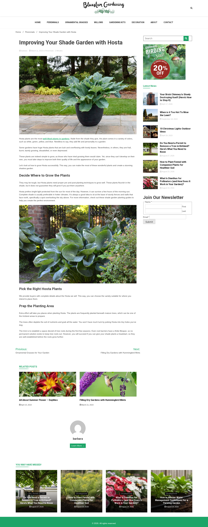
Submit (149, 221)
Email (146, 217)
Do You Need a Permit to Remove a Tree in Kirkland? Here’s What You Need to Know (174, 147)
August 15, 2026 (172, 507)
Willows (98, 22)
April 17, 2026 (166, 104)
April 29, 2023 (166, 136)
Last (184, 211)
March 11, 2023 (37, 51)
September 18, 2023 (169, 119)
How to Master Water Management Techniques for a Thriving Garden (171, 500)
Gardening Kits (117, 22)
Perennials (53, 22)
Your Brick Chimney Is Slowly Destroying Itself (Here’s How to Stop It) (175, 97)
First (184, 206)
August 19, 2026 (167, 188)
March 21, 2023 (87, 405)
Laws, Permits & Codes (36, 494)
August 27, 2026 (167, 156)
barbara (24, 51)
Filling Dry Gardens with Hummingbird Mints (103, 400)
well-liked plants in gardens (56, 139)
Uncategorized (81, 494)
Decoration (138, 22)
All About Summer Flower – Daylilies (38, 400)
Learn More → (77, 446)
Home (38, 22)
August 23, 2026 (167, 172)
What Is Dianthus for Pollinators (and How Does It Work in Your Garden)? (175, 181)
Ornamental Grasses (76, 22)
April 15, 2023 (26, 405)
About (154, 22)
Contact (168, 22)
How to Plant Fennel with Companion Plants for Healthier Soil (173, 165)
